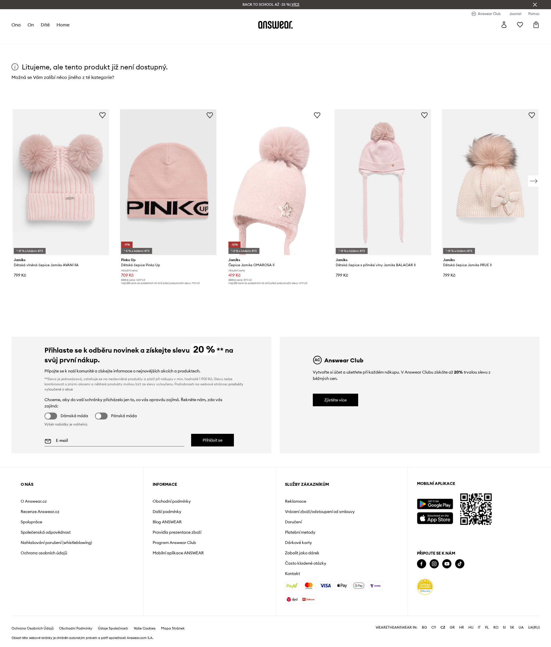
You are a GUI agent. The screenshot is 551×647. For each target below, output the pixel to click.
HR (461, 627)
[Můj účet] (503, 24)
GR (452, 627)
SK (512, 627)
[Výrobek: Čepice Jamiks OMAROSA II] (275, 182)
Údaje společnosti (113, 628)
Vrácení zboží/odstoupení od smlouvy (320, 511)
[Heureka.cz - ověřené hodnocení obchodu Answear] (425, 587)
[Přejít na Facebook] (421, 564)
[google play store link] (435, 504)
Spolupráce (31, 521)
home (63, 25)
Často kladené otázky (305, 563)
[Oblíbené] (520, 24)
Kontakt (292, 573)
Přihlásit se (212, 440)
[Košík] (536, 24)
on (31, 25)
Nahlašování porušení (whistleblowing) (56, 542)
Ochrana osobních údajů (44, 552)
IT (479, 627)
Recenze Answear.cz (40, 511)
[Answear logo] (275, 24)
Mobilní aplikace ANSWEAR (178, 552)
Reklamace (295, 501)
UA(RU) (534, 627)
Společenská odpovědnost (46, 532)
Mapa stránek (173, 628)
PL (487, 627)
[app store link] (435, 517)
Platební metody (300, 532)
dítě (45, 25)
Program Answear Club (174, 542)
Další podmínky (167, 511)
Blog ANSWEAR (167, 521)
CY (433, 627)
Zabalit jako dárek (302, 552)
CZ (443, 627)
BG (424, 627)
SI (504, 627)
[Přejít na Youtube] (446, 564)
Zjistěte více (335, 400)
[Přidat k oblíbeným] (102, 115)
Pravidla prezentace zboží (177, 532)
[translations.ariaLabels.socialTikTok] (460, 564)
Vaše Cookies (145, 628)
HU (471, 627)
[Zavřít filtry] (535, 4)
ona (16, 25)
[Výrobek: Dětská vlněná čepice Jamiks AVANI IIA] (61, 182)
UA (521, 627)
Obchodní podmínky (172, 501)
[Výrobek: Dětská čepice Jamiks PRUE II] (490, 182)
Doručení (293, 521)
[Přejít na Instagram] (434, 564)
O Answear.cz (34, 501)
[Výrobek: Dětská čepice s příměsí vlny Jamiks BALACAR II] (383, 182)
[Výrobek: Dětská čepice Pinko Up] (168, 182)
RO (495, 627)
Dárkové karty (298, 542)
